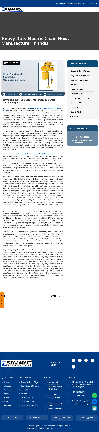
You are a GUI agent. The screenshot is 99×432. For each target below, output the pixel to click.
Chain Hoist (73, 116)
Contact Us (8, 405)
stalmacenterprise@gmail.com (84, 141)
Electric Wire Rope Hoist (80, 98)
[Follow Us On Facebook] (5, 3)
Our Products (9, 390)
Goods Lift (75, 107)
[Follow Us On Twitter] (11, 3)
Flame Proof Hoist (77, 103)
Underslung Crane (77, 94)
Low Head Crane (77, 89)
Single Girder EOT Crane (80, 75)
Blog (6, 401)
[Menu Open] (96, 9)
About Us (7, 386)
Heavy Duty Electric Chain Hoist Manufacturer (35, 154)
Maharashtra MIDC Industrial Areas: (86, 418)
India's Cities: (12, 417)
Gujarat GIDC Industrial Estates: (62, 418)
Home (6, 382)
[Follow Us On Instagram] (16, 3)
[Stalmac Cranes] (12, 9)
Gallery (7, 397)
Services (7, 394)
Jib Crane (74, 84)
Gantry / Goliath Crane (79, 80)
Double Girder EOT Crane (80, 71)
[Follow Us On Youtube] (28, 3)
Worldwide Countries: (37, 417)
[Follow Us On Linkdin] (22, 3)
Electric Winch (76, 112)
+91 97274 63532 (82, 137)
